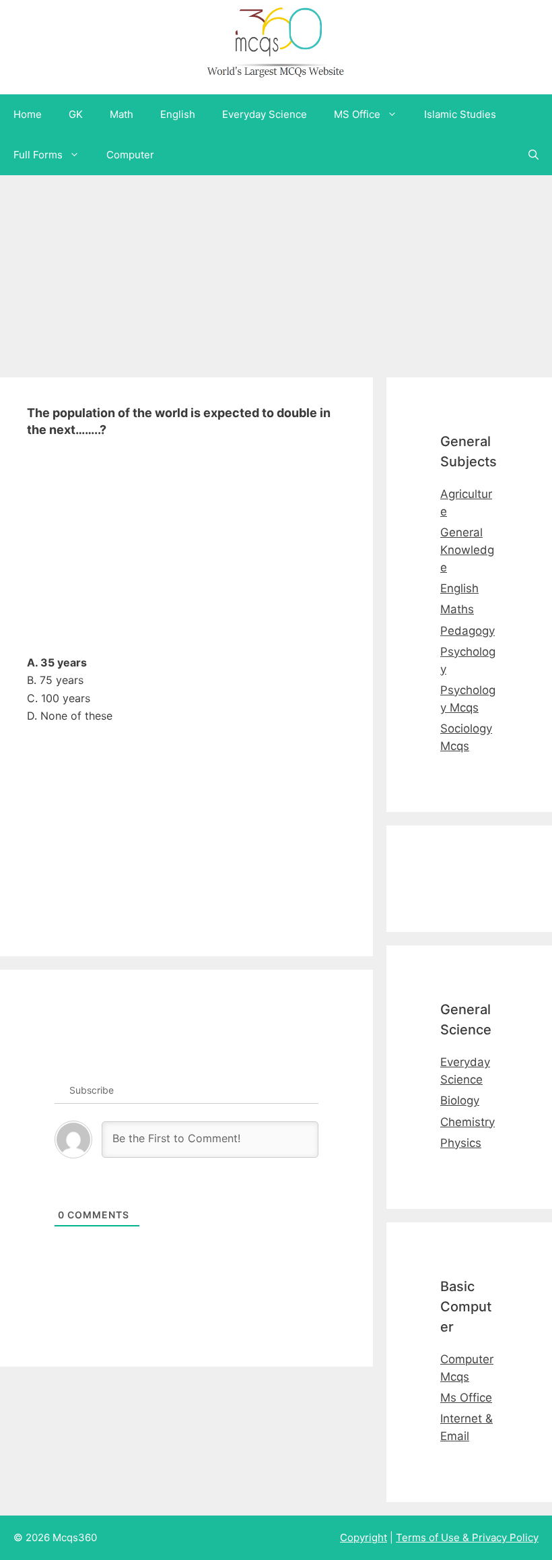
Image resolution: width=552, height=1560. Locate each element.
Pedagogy (467, 630)
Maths (457, 609)
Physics (460, 1143)
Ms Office (466, 1397)
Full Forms (38, 154)
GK (76, 114)
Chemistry (467, 1122)
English (177, 114)
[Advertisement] (276, 269)
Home (27, 114)
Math (121, 114)
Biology (459, 1100)
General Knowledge (467, 550)
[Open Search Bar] (533, 155)
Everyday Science (264, 114)
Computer (130, 154)
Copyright (363, 1537)
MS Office (357, 114)
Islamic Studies (460, 114)
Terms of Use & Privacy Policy (467, 1537)
